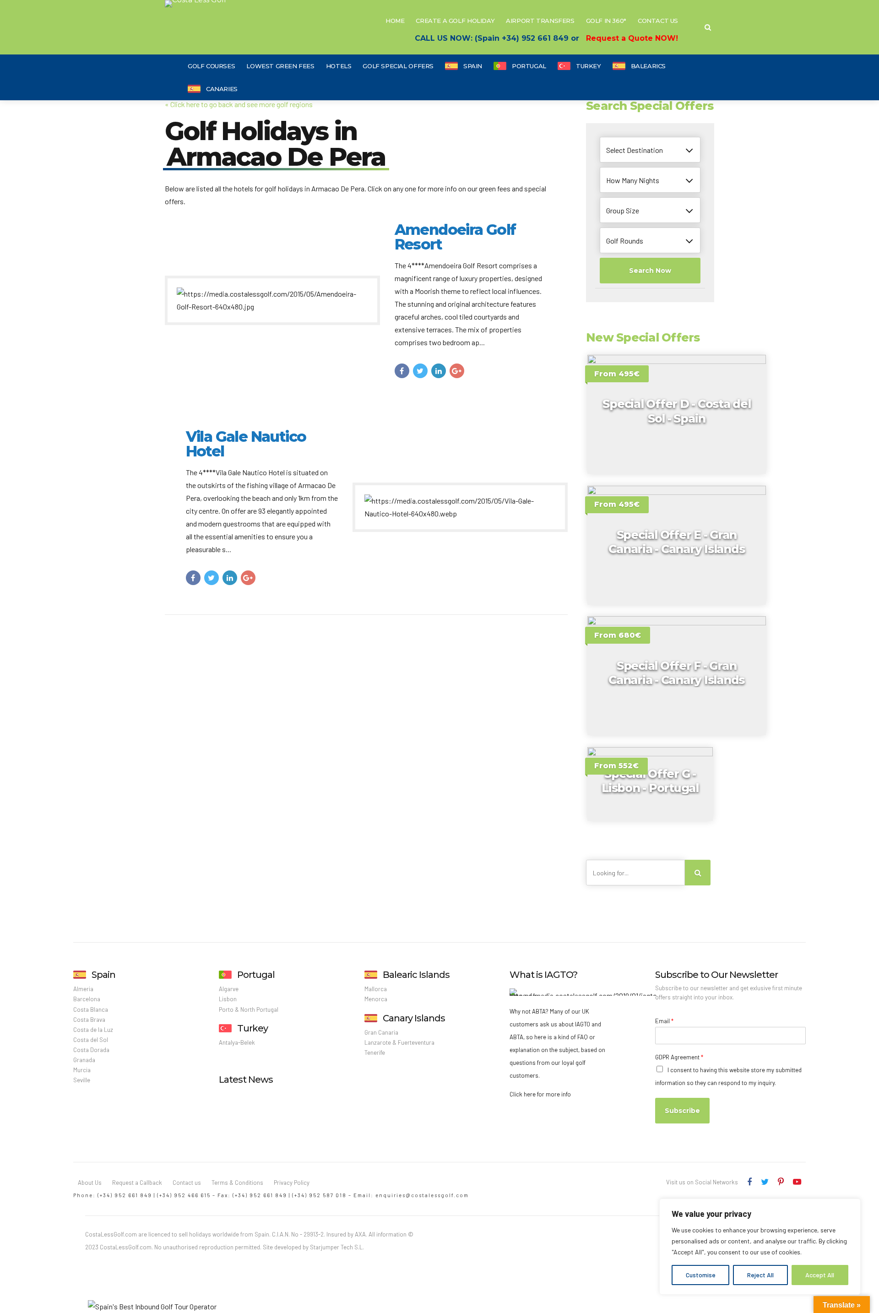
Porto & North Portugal (248, 1009)
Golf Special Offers (398, 66)
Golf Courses (211, 66)
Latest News (246, 1079)
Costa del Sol (90, 1039)
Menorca (375, 999)
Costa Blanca (90, 1009)
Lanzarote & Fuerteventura (399, 1042)
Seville (81, 1080)
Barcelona (86, 999)
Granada (84, 1059)
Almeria (83, 989)
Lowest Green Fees (280, 66)
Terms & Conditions (237, 1182)
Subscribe (682, 1111)
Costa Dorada (91, 1049)
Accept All (819, 1275)
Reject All (760, 1275)
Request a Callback (137, 1182)
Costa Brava (89, 1019)
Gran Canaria (381, 1032)
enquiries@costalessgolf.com (422, 1195)
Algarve (229, 989)
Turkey (588, 66)
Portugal (529, 66)
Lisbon (228, 999)
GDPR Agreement (679, 1057)
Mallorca (375, 989)
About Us (90, 1182)
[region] (760, 1247)
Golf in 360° (606, 20)
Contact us (187, 1182)
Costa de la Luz (93, 1029)
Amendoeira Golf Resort (455, 237)
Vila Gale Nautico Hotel (246, 444)
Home (394, 20)
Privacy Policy (291, 1182)
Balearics (648, 66)
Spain (472, 66)
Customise (701, 1275)
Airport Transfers (540, 20)
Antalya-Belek (237, 1042)
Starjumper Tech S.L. (337, 1247)
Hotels (339, 66)
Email (664, 1021)
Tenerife (374, 1052)
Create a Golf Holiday (455, 20)
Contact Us (658, 20)
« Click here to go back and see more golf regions (239, 104)
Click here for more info (540, 1094)
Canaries (222, 88)
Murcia (82, 1070)
